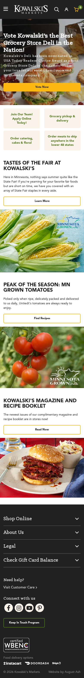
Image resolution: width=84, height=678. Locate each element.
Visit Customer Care (19, 587)
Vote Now (42, 87)
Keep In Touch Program (24, 622)
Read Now (42, 429)
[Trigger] (5, 9)
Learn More (42, 201)
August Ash (73, 671)
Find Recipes (42, 318)
